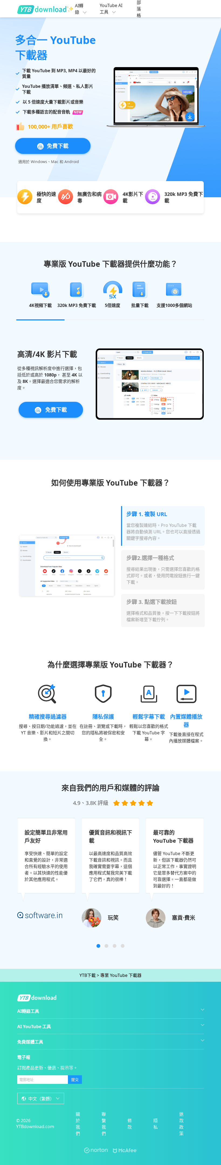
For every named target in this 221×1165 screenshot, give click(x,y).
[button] (98, 946)
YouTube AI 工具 (111, 8)
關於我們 (78, 1123)
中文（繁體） (41, 1099)
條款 (129, 1124)
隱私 (155, 1124)
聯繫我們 (104, 1123)
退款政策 (181, 1123)
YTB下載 (88, 975)
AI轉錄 (79, 9)
